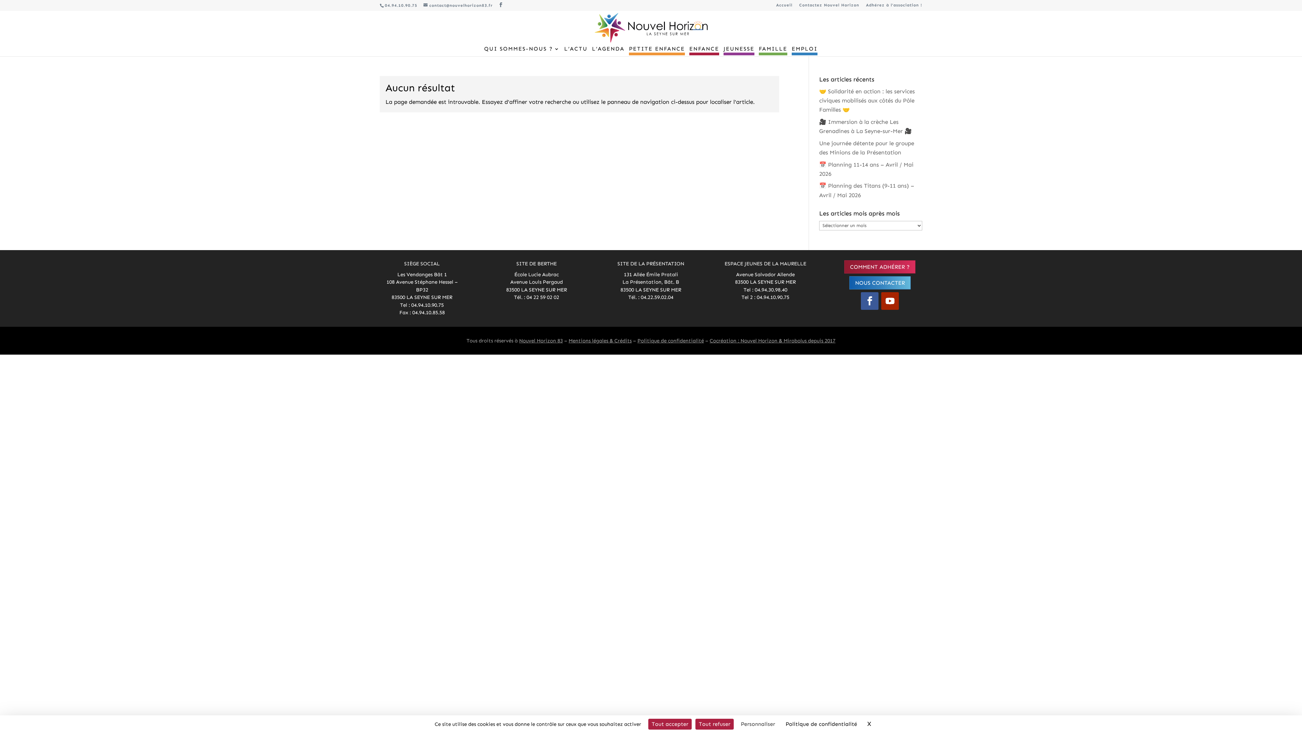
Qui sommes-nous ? (518, 49)
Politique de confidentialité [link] (821, 724)
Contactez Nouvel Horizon (829, 5)
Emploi (804, 49)
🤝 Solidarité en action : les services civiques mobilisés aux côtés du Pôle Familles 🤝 (867, 100)
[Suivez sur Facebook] (870, 301)
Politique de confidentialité (670, 341)
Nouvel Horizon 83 (541, 341)
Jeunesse (739, 49)
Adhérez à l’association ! (894, 5)
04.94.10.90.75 (401, 5)
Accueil (784, 5)
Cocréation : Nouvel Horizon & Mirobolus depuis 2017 (772, 341)
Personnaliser (758, 724)
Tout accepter (670, 724)
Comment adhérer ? (880, 267)
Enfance (704, 49)
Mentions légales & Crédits (600, 341)
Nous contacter (880, 283)
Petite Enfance (657, 49)
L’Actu (576, 49)
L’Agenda (608, 49)
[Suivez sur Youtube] (890, 301)
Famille (773, 49)
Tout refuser (714, 724)
